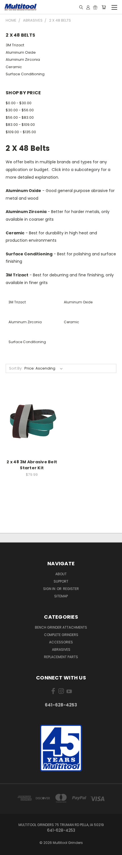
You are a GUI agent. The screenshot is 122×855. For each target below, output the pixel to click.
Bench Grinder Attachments (61, 627)
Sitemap (61, 596)
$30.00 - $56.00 (20, 110)
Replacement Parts (61, 656)
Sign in (49, 588)
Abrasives (61, 649)
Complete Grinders (61, 634)
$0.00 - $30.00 (18, 103)
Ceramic (14, 67)
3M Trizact (15, 45)
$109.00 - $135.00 (21, 132)
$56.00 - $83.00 (20, 117)
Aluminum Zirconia (23, 59)
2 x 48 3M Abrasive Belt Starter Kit (32, 465)
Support (61, 581)
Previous (9, 849)
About (61, 574)
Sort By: (15, 368)
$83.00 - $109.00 (20, 124)
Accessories (61, 642)
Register (71, 588)
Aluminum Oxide (21, 52)
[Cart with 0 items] (104, 7)
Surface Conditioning (25, 74)
